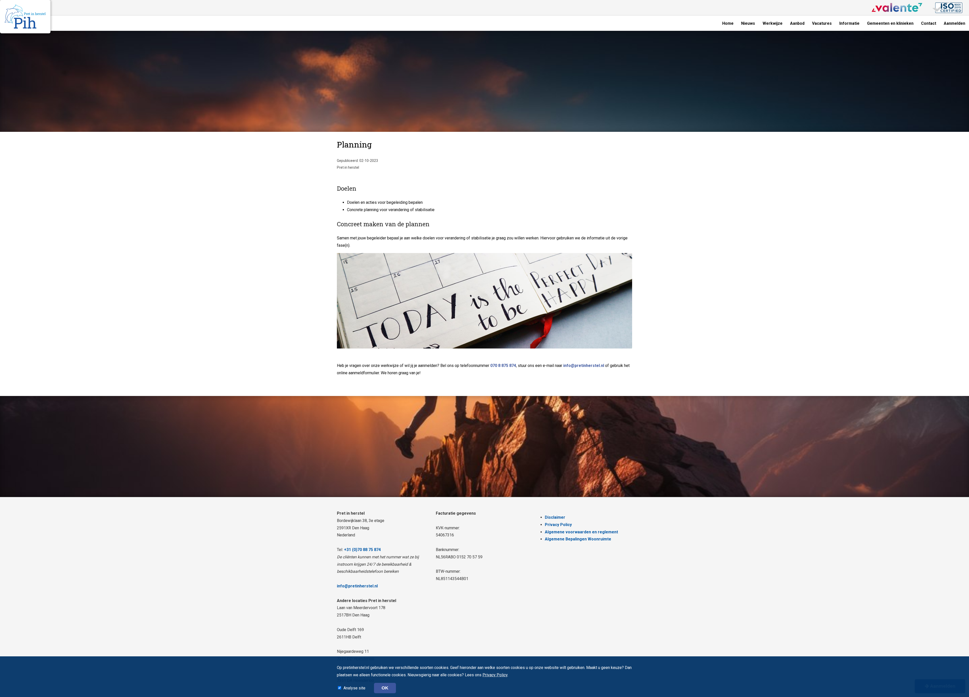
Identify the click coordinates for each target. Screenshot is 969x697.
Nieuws (748, 23)
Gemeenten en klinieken (890, 23)
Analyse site (354, 688)
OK (385, 687)
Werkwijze (773, 23)
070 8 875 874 (503, 365)
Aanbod (797, 23)
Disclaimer (555, 517)
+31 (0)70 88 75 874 (362, 549)
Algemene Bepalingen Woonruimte (578, 539)
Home (728, 23)
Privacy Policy (558, 524)
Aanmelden (954, 23)
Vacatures (822, 23)
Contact (928, 23)
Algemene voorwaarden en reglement (581, 532)
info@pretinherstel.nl (583, 365)
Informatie (849, 23)
